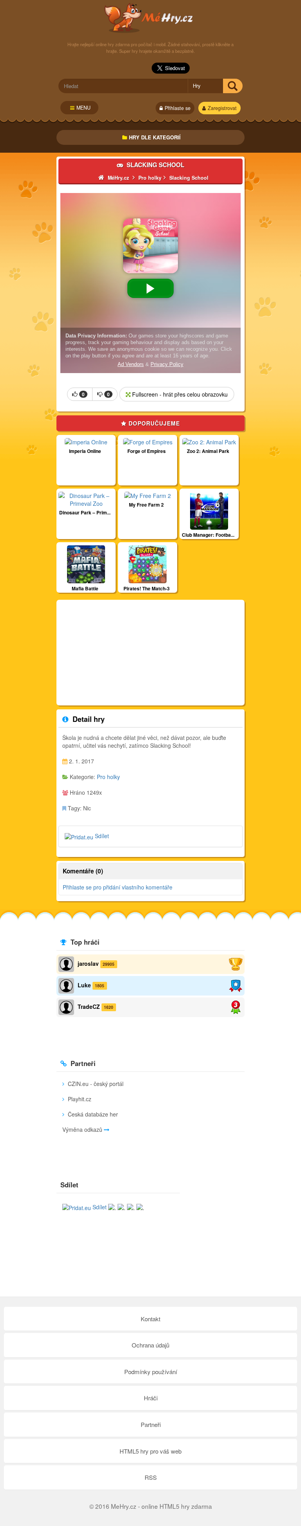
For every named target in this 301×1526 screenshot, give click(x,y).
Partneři (151, 1424)
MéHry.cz (150, 17)
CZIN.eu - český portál (94, 1084)
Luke (84, 985)
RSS (151, 1477)
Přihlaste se (177, 108)
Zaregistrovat (222, 108)
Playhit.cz (78, 1099)
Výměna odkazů (83, 1129)
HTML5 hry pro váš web (150, 1451)
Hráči (151, 1398)
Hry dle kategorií (155, 137)
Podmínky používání (150, 1371)
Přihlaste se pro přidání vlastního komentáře (117, 887)
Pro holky (108, 777)
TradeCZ (89, 1006)
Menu (83, 107)
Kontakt (150, 1319)
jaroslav (88, 963)
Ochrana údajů (150, 1345)
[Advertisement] (150, 653)
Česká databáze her (92, 1114)
